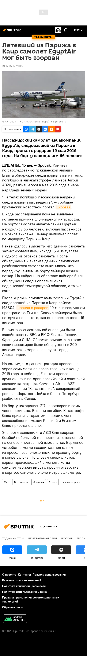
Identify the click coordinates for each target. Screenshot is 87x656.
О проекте (9, 574)
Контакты (24, 574)
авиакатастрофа (71, 482)
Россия (67, 538)
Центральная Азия (42, 538)
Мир (6, 482)
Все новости (21, 482)
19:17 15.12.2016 (12, 66)
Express (63, 207)
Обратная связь (12, 607)
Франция (38, 482)
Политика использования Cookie (24, 592)
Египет (53, 482)
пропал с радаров (33, 307)
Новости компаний (28, 580)
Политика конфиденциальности (24, 586)
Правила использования (49, 574)
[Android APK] (15, 619)
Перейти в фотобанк (54, 121)
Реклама (8, 580)
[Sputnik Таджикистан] (12, 32)
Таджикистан (13, 538)
